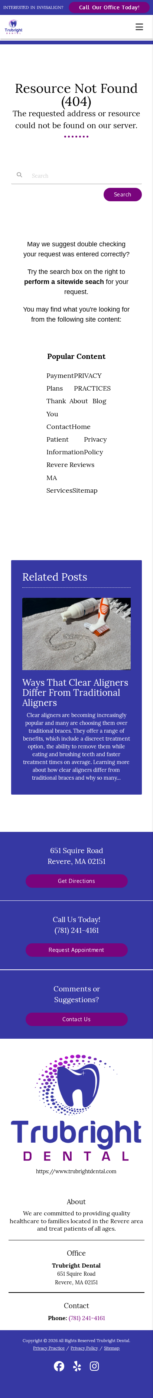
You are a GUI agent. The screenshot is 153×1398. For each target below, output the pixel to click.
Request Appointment (76, 950)
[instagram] (94, 1367)
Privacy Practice (49, 1348)
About (78, 401)
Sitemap (85, 490)
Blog (99, 401)
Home (81, 426)
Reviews (81, 464)
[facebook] (59, 1367)
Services (59, 490)
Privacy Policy (84, 1348)
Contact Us (76, 1019)
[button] (141, 25)
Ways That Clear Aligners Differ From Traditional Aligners (75, 692)
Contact (59, 426)
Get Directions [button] (76, 881)
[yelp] (77, 1367)
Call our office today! (109, 7)
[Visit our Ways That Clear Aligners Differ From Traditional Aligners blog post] (76, 672)
